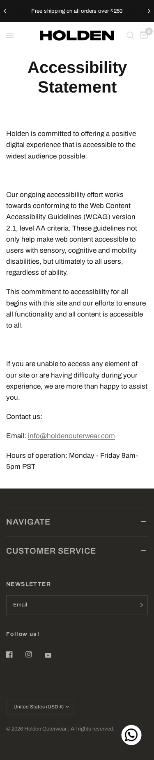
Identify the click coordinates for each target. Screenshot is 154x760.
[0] (142, 35)
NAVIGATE (28, 521)
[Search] (130, 35)
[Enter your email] (139, 605)
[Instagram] (34, 654)
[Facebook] (15, 654)
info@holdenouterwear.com (71, 436)
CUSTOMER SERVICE (51, 550)
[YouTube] (54, 655)
